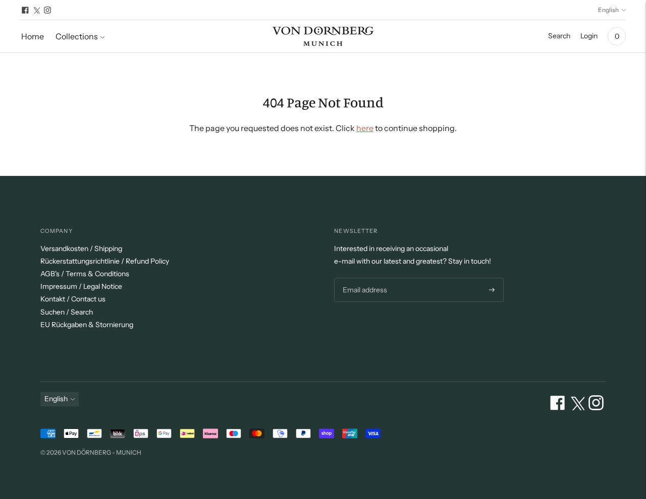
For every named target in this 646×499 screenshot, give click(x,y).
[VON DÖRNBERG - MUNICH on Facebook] (25, 10)
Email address (363, 278)
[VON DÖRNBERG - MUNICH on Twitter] (36, 10)
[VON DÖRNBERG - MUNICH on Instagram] (47, 10)
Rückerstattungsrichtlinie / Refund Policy (104, 261)
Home (32, 36)
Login (589, 35)
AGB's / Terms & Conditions (84, 273)
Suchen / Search (66, 312)
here (364, 128)
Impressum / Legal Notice (81, 286)
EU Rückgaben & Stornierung (86, 324)
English (608, 10)
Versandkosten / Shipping (81, 248)
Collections (77, 36)
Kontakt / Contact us (72, 298)
